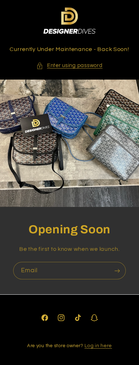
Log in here (98, 345)
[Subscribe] (117, 271)
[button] (69, 65)
